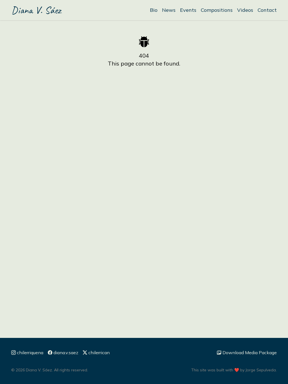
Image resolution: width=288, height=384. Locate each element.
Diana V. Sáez (36, 10)
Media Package (249, 352)
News (169, 10)
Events (188, 10)
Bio (154, 10)
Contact (267, 10)
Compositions (217, 10)
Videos (245, 10)
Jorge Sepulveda (261, 369)
